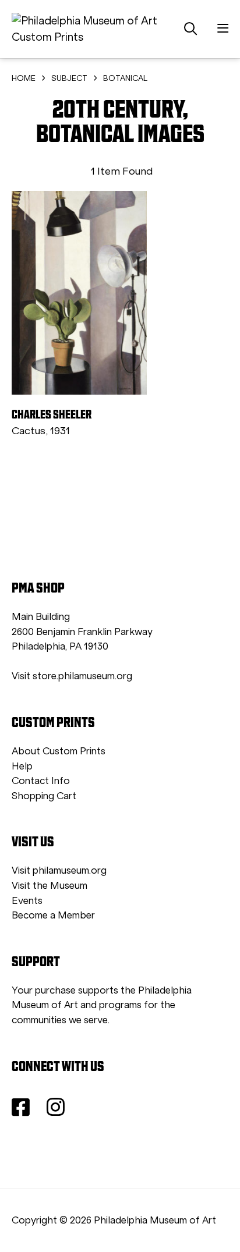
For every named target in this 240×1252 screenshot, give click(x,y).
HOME (24, 78)
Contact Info (41, 780)
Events (27, 900)
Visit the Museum (49, 885)
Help (22, 766)
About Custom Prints (58, 751)
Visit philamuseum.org (59, 870)
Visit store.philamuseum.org (72, 676)
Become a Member (53, 915)
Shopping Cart (44, 795)
